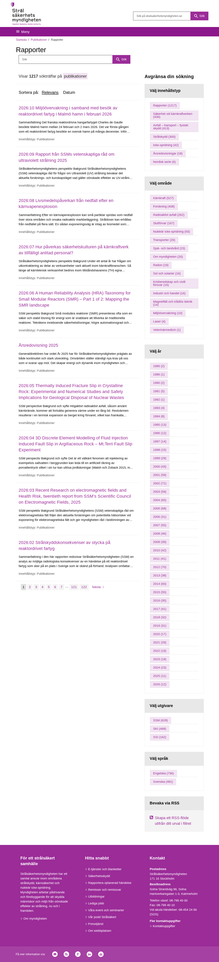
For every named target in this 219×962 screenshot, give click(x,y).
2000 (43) (159, 466)
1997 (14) (159, 441)
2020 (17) (159, 634)
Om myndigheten (35, 918)
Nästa (98, 587)
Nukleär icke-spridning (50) (171, 231)
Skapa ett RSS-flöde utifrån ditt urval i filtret (173, 821)
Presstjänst (95, 924)
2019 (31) (159, 625)
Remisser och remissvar (104, 889)
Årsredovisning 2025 (38, 345)
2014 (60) (159, 584)
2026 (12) (159, 684)
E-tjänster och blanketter (104, 869)
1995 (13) (159, 424)
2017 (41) (159, 609)
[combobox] (170, 16)
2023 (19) (159, 659)
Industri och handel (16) (169, 293)
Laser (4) (159, 321)
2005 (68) (159, 508)
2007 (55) (159, 525)
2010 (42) (159, 550)
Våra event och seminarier (106, 910)
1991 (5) (159, 391)
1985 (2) (159, 366)
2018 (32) (159, 617)
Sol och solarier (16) (167, 273)
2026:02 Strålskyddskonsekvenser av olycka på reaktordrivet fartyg (64, 545)
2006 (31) (159, 517)
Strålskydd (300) (164, 136)
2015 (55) (159, 592)
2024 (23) (159, 667)
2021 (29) (159, 642)
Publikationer (39, 39)
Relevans (50, 92)
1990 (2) (159, 383)
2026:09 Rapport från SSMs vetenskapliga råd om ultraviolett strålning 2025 (66, 157)
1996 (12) (159, 433)
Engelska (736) (163, 773)
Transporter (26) (164, 240)
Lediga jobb (96, 903)
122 (85, 587)
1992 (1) (159, 399)
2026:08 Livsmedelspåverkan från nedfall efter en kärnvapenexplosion (66, 203)
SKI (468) (159, 728)
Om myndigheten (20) (168, 256)
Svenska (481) (163, 781)
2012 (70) (159, 567)
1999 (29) (159, 458)
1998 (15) (159, 450)
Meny (25, 32)
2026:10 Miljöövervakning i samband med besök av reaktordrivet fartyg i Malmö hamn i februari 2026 (68, 110)
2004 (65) (159, 500)
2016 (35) (159, 600)
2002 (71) (159, 483)
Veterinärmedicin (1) (167, 330)
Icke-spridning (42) (166, 145)
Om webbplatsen (99, 930)
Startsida (21, 39)
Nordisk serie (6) (164, 162)
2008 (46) (159, 533)
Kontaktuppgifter (164, 926)
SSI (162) (159, 737)
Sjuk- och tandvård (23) (169, 248)
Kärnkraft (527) (163, 198)
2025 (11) (159, 676)
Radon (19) (161, 265)
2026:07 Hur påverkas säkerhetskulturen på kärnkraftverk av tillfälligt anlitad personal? (74, 249)
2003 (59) (159, 491)
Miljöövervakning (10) (167, 313)
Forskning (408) (164, 206)
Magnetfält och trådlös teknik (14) (172, 303)
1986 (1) (159, 374)
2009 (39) (159, 542)
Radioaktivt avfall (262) (168, 215)
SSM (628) (160, 720)
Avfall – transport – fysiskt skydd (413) (170, 127)
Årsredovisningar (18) (168, 153)
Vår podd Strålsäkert (102, 917)
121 (75, 587)
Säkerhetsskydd (99, 876)
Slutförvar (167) (163, 223)
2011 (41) (159, 558)
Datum (69, 92)
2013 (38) (159, 575)
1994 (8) (159, 416)
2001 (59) (159, 475)
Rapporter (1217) (165, 105)
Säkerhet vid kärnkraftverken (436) (172, 115)
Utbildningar (96, 896)
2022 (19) (159, 650)
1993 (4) (159, 408)
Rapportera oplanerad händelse (109, 883)
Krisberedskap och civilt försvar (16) (169, 283)
